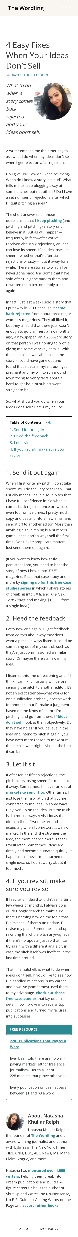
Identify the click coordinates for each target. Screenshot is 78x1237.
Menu (65, 7)
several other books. (41, 1205)
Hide (48, 422)
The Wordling (26, 8)
